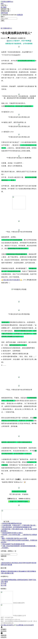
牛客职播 (9, 564)
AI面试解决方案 (9, 573)
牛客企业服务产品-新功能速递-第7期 (13, 544)
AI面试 (3, 563)
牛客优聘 (28, 563)
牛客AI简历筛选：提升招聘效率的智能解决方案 (17, 527)
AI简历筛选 (14, 563)
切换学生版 (4, 13)
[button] (19, 5)
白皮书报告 (4, 580)
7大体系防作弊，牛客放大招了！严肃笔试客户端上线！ (19, 525)
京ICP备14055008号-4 (7, 625)
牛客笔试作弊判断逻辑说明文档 (12, 523)
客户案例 (3, 7)
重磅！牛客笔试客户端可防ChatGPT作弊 (14, 538)
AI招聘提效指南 (21, 580)
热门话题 (3, 28)
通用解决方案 (5, 571)
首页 (2, 3)
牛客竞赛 (33, 563)
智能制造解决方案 (15, 571)
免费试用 (20, 15)
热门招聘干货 (30, 580)
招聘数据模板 (12, 580)
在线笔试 (8, 563)
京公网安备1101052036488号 (25, 625)
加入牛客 (3, 585)
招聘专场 (3, 564)
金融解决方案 (25, 571)
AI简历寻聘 (21, 563)
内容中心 (9, 28)
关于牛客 (3, 583)
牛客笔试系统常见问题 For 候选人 (12, 533)
